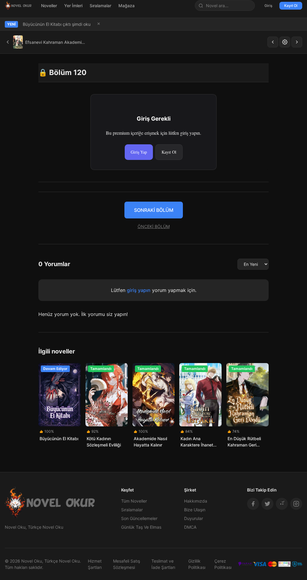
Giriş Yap (139, 152)
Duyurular (193, 518)
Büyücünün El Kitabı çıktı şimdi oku (57, 24)
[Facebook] (253, 504)
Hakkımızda (195, 500)
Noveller (49, 5)
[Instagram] (296, 504)
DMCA (190, 527)
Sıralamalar (100, 5)
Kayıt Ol (290, 5)
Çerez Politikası (222, 564)
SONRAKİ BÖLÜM (153, 210)
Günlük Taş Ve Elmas (141, 527)
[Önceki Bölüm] (272, 42)
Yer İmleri (73, 5)
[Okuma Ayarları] (284, 42)
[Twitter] (267, 504)
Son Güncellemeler (139, 518)
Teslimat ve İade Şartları (163, 564)
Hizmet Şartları (95, 564)
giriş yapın (139, 290)
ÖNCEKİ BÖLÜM (154, 226)
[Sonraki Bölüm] (296, 42)
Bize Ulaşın (194, 509)
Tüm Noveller (134, 500)
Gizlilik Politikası (196, 564)
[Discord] (282, 504)
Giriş (268, 5)
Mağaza (126, 5)
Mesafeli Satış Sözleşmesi (126, 564)
